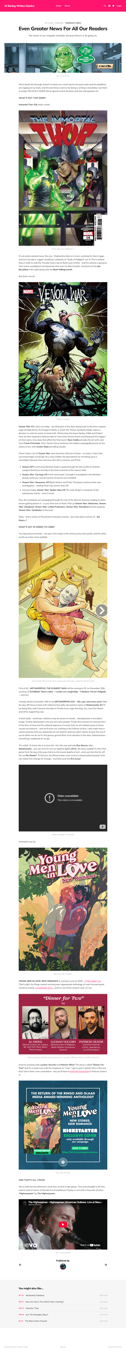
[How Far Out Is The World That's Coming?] (63, 1302)
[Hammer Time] (63, 1308)
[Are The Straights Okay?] (63, 1315)
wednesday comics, (73, 23)
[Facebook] (109, 6)
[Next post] (105, 1265)
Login (119, 6)
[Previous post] (20, 1265)
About (67, 6)
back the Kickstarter (79, 1071)
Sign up (63, 1347)
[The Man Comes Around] (63, 1321)
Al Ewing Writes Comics (19, 5)
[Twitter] (113, 6)
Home (58, 6)
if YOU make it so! (93, 981)
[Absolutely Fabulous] (63, 1295)
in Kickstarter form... (44, 987)
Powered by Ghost (115, 1347)
